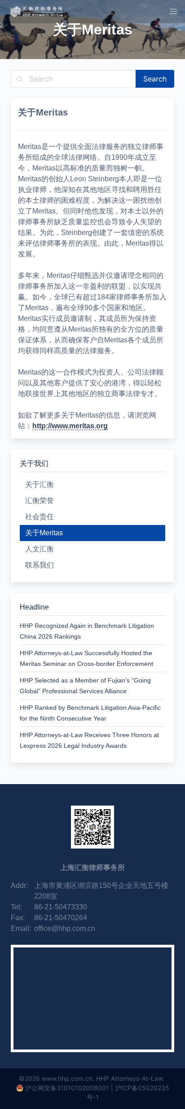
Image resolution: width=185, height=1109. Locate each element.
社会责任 (39, 516)
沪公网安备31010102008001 (67, 1088)
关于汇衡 (39, 484)
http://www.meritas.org (70, 426)
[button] (173, 11)
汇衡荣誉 (39, 500)
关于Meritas (44, 533)
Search (155, 78)
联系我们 (39, 565)
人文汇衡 (39, 549)
